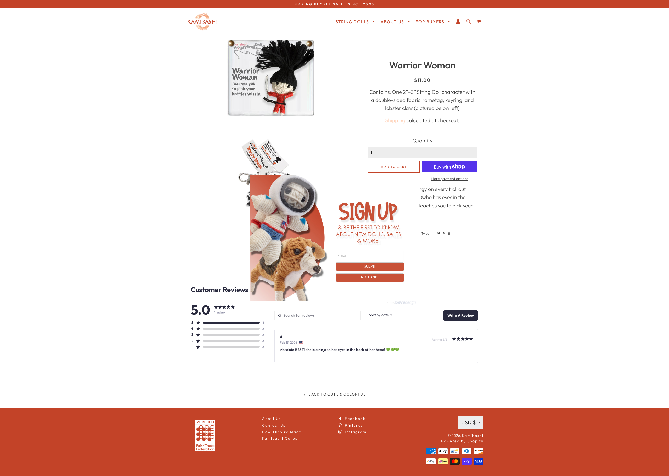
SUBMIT (370, 266)
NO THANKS (370, 277)
